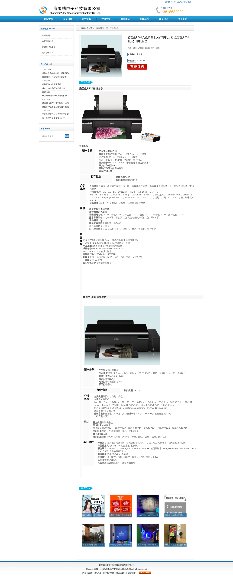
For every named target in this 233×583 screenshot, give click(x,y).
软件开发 (86, 19)
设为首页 (169, 2)
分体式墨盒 (103, 209)
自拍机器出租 (48, 41)
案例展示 (125, 19)
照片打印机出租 (48, 47)
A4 (113, 165)
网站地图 (187, 2)
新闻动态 (144, 19)
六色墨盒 (102, 212)
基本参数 (83, 146)
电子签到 (46, 35)
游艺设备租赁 (48, 53)
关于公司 (182, 19)
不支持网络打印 (115, 168)
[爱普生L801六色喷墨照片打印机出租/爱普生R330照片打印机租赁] (101, 56)
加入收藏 (178, 2)
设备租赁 (67, 19)
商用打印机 (113, 151)
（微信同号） (133, 573)
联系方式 (121, 565)
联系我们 (163, 19)
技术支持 (106, 19)
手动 (110, 171)
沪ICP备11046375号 (91, 573)
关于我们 (112, 565)
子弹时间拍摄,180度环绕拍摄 (54, 95)
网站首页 (48, 19)
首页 (92, 28)
